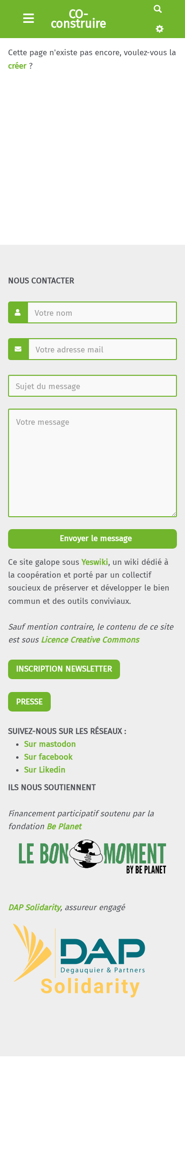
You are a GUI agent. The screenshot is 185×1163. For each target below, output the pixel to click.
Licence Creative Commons (90, 640)
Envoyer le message (94, 538)
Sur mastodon (50, 744)
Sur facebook (48, 757)
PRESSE (29, 702)
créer (17, 66)
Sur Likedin (44, 770)
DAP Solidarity (34, 907)
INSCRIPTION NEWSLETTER (64, 669)
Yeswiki (95, 562)
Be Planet (63, 827)
